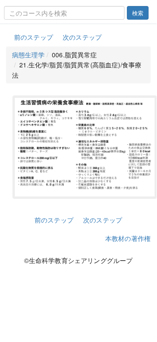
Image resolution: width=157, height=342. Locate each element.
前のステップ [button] (33, 37)
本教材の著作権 (128, 238)
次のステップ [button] (82, 37)
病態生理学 (28, 54)
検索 (137, 13)
